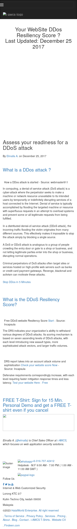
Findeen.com (12, 525)
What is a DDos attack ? (27, 169)
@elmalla (21, 440)
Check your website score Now (39, 365)
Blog (14, 520)
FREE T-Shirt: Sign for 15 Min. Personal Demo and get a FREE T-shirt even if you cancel (37, 405)
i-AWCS (61, 440)
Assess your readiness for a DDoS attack (35, 144)
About (6, 520)
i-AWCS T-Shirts (40, 520)
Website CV (59, 520)
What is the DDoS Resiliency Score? (31, 301)
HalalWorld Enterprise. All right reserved (35, 510)
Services (50, 516)
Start (51, 320)
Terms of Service (14, 516)
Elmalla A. (12, 156)
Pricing (61, 516)
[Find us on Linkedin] (9, 484)
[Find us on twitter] (6, 484)
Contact (24, 520)
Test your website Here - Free (30, 382)
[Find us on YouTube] (12, 484)
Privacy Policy (35, 516)
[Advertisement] (38, 93)
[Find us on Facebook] (3, 484)
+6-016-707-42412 (43, 461)
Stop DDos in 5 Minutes (17, 282)
